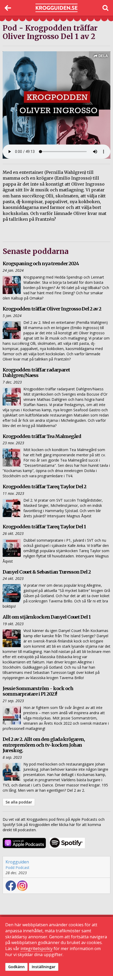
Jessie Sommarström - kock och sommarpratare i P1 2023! (38, 691)
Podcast (22, 867)
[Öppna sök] (105, 8)
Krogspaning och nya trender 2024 (41, 263)
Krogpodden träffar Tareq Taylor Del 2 (44, 487)
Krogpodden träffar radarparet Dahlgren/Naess (36, 373)
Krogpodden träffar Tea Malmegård (42, 436)
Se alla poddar (19, 802)
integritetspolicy (36, 948)
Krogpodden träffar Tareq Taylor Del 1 (44, 527)
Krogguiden (17, 862)
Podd (10, 867)
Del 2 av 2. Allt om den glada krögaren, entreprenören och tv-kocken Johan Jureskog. (44, 744)
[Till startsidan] (56, 8)
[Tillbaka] (8, 8)
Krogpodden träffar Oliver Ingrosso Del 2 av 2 (52, 309)
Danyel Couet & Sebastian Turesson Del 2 (47, 572)
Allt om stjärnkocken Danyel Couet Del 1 (47, 617)
